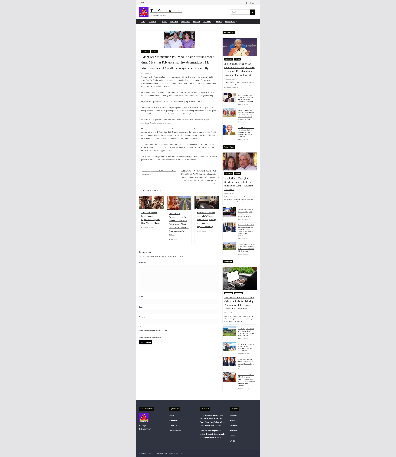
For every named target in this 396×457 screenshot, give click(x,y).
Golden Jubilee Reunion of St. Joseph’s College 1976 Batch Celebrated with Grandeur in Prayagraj (245, 213)
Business (196, 22)
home (143, 22)
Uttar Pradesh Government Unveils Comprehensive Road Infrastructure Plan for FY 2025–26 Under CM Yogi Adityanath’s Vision (179, 224)
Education (185, 22)
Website (142, 317)
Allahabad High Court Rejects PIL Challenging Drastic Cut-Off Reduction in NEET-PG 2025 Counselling (246, 247)
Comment (143, 262)
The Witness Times (166, 10)
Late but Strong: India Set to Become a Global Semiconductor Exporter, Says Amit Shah (246, 347)
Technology (238, 293)
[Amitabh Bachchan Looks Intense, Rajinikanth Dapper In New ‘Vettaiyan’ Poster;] (151, 197)
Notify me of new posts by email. (150, 337)
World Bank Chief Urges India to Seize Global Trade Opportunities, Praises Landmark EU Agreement (246, 98)
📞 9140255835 (178, 453)
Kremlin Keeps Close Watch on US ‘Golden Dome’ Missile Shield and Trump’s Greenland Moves (246, 332)
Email (142, 307)
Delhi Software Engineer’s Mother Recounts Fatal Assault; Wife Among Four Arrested (212, 434)
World (164, 22)
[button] (157, 21)
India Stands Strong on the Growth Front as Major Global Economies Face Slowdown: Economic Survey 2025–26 (239, 69)
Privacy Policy (175, 430)
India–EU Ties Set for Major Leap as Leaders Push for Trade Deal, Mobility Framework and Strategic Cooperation (246, 132)
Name (142, 296)
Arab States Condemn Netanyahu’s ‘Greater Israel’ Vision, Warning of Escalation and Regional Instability (206, 219)
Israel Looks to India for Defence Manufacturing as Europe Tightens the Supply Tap (246, 362)
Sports (219, 22)
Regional (174, 22)
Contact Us (173, 420)
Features (207, 22)
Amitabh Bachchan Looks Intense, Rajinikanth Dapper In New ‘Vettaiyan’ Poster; (151, 217)
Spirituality (230, 22)
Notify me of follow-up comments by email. (154, 330)
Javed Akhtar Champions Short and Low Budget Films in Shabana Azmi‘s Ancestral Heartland (239, 183)
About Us (173, 425)
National (152, 22)
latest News (145, 51)
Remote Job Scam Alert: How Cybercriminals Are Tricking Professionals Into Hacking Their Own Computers (239, 303)
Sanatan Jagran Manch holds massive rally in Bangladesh (159, 172)
